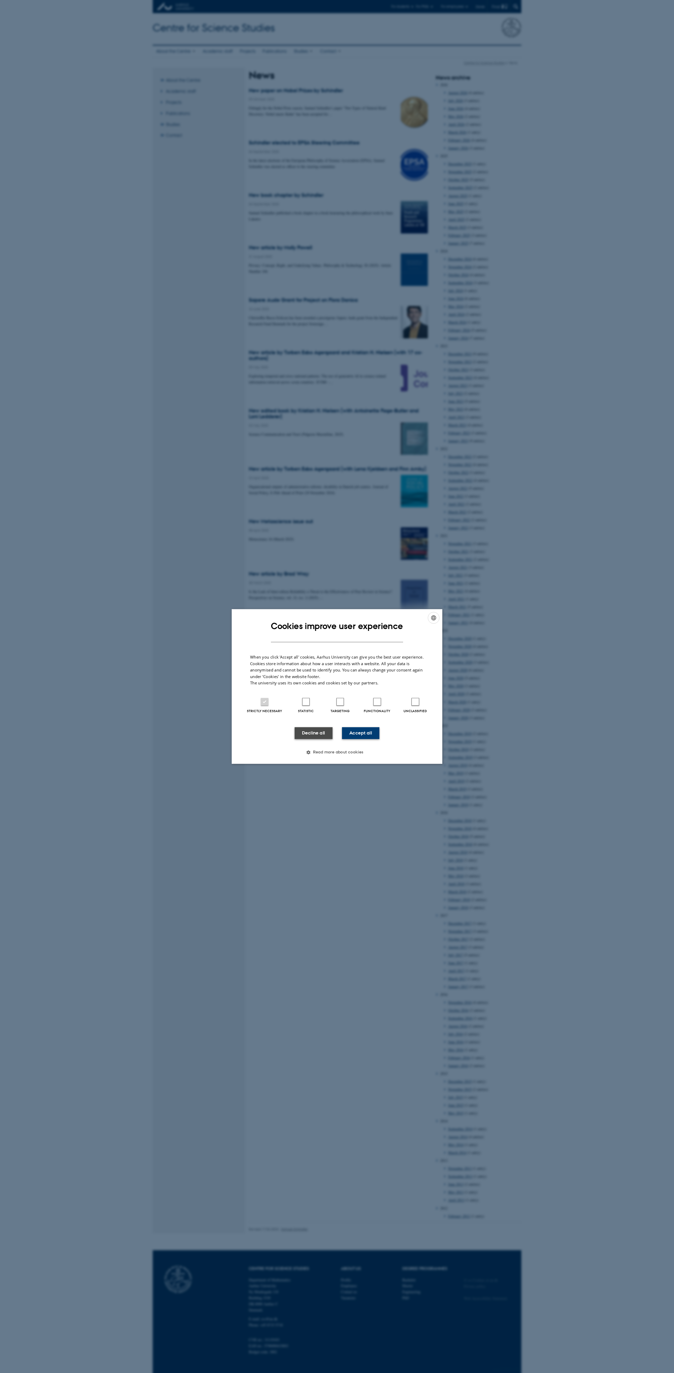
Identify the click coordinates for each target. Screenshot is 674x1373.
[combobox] (433, 617)
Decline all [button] (313, 733)
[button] (337, 752)
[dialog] (337, 686)
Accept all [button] (360, 733)
